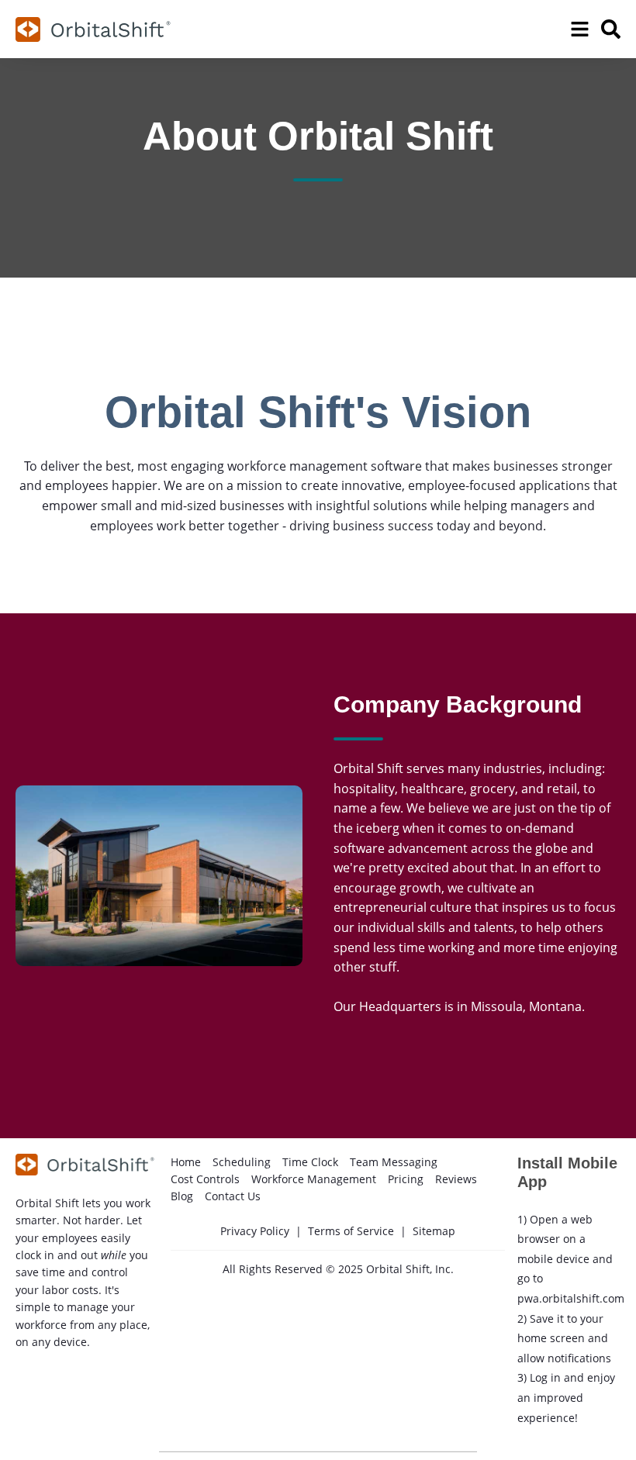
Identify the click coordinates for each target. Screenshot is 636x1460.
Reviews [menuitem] (456, 1179)
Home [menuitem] (186, 1162)
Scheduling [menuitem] (242, 1162)
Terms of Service (351, 1231)
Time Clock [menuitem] (310, 1162)
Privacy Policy (254, 1231)
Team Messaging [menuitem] (393, 1162)
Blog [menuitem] (182, 1196)
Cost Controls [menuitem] (205, 1179)
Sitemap (434, 1231)
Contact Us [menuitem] (233, 1196)
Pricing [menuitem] (405, 1179)
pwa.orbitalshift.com (570, 1298)
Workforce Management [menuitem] (313, 1179)
